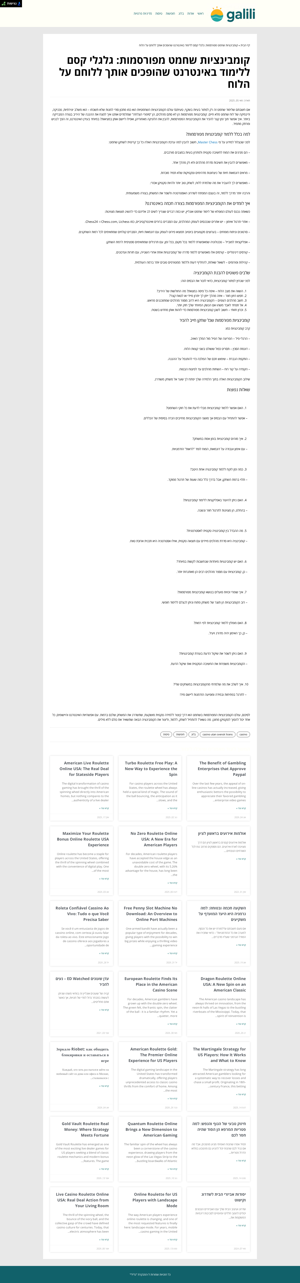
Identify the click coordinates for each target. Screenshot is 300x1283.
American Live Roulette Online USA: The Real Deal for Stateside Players (84, 768)
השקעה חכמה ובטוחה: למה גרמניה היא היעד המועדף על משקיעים (222, 913)
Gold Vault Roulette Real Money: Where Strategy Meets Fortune (85, 1129)
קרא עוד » (241, 808)
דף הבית (245, 45)
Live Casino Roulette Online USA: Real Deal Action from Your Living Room (82, 1200)
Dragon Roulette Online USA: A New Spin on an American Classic (223, 984)
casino (243, 734)
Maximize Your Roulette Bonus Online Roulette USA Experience (83, 839)
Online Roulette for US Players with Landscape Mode (154, 1200)
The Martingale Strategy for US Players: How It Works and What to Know (219, 1054)
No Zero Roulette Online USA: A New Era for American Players (154, 839)
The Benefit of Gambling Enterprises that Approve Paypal (222, 768)
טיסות (158, 13)
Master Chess (208, 142)
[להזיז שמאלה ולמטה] (3, 5)
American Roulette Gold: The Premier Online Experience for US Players (152, 1054)
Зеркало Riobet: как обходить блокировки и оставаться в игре (82, 1054)
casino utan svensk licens (218, 734)
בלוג (181, 13)
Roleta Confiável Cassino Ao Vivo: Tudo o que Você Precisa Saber (82, 913)
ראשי (200, 13)
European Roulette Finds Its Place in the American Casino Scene (150, 984)
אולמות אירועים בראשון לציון (222, 833)
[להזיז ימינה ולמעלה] (5, 3)
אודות (190, 13)
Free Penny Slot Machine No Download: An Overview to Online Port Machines (150, 913)
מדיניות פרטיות (143, 13)
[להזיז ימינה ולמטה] (5, 5)
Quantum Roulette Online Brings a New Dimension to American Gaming (151, 1129)
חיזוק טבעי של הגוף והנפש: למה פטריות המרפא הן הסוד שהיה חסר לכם (219, 1129)
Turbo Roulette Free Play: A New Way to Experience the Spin (151, 768)
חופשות (170, 13)
